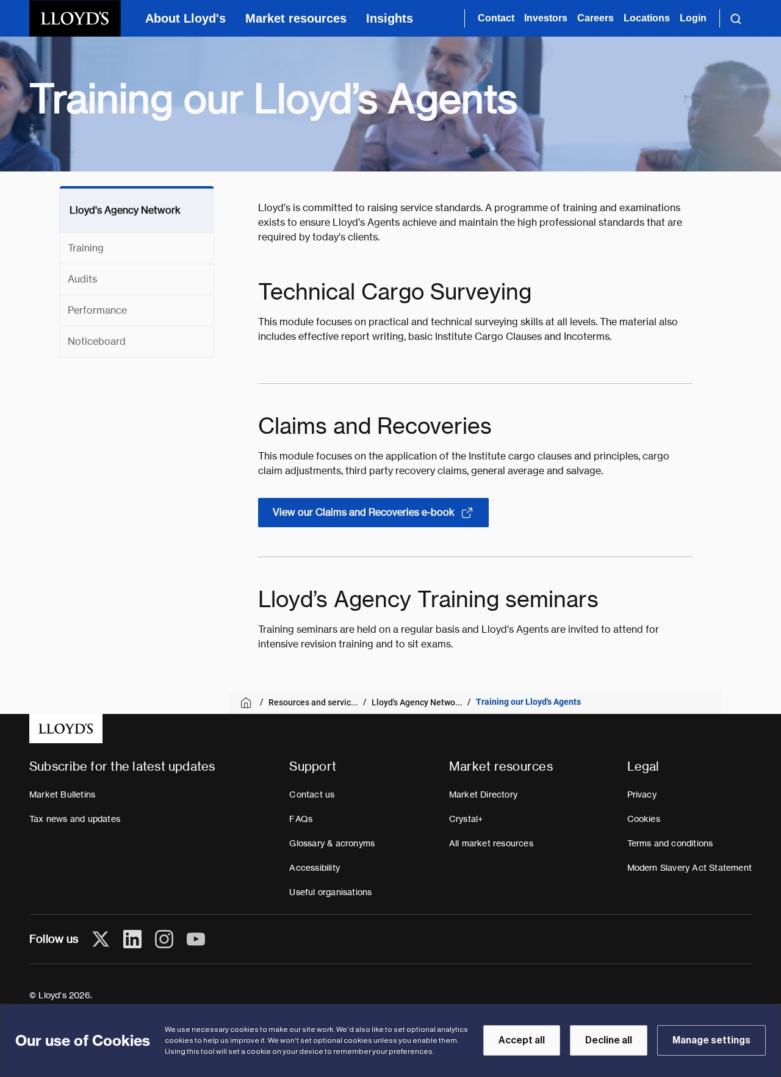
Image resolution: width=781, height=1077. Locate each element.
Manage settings (711, 1040)
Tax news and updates (74, 818)
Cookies (643, 818)
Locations (647, 18)
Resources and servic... (313, 702)
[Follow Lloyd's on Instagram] (164, 939)
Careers (595, 18)
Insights (389, 18)
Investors (545, 18)
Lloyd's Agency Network (125, 210)
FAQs (300, 818)
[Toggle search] (736, 18)
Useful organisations (330, 892)
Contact (496, 18)
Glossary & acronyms (332, 843)
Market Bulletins (62, 794)
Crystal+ (466, 818)
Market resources (296, 18)
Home (248, 702)
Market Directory (483, 794)
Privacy (642, 794)
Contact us (311, 794)
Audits (82, 279)
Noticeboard (97, 341)
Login (693, 18)
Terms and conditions (670, 843)
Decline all (608, 1040)
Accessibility (314, 867)
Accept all (521, 1040)
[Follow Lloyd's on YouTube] (196, 939)
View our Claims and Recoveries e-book (364, 512)
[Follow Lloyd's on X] (100, 939)
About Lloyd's (185, 18)
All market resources (491, 843)
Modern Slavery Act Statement (689, 867)
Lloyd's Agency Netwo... (417, 702)
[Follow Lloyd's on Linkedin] (132, 939)
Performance (97, 310)
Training (86, 248)
